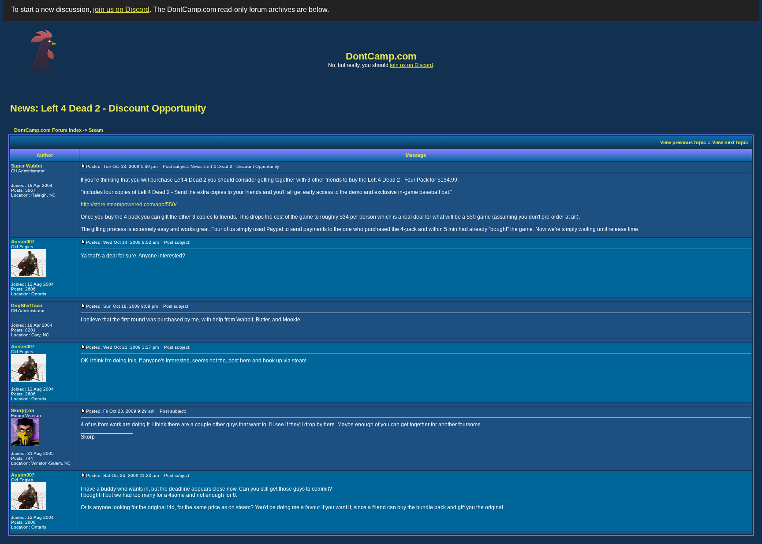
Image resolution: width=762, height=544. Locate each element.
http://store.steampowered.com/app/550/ (128, 204)
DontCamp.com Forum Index (48, 130)
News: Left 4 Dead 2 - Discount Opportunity (108, 108)
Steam (96, 130)
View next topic (730, 142)
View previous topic (683, 142)
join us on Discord (121, 9)
